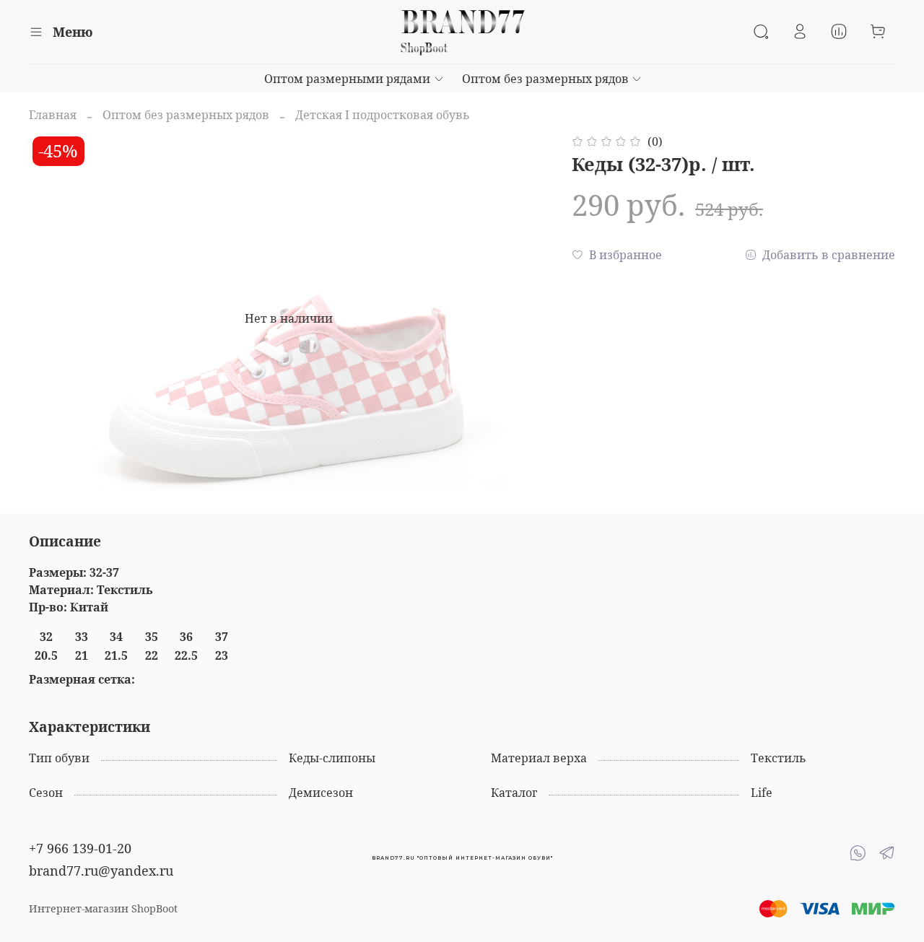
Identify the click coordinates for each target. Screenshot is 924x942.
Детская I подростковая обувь (382, 115)
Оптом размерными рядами (347, 79)
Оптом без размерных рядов (545, 79)
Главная (53, 115)
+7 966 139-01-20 (80, 848)
